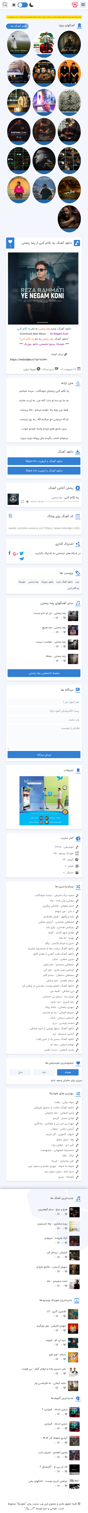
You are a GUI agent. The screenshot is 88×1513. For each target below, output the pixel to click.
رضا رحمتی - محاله (56, 658)
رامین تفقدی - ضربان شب (52, 1454)
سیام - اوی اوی (57, 1356)
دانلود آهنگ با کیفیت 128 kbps (44, 470)
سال (20, 1072)
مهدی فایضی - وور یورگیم (51, 1328)
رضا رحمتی (44, 328)
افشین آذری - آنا (56, 1313)
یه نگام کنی (73, 588)
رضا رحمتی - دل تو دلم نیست (49, 615)
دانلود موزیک (47, 582)
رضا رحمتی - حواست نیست (51, 644)
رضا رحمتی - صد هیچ (54, 629)
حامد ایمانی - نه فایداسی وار (50, 1385)
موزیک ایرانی (29, 369)
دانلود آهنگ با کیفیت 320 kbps (44, 461)
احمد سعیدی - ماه (57, 1283)
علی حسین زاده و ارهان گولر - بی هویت (43, 1371)
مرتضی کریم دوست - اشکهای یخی (47, 1483)
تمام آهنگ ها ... (17, 26)
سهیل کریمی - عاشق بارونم (52, 1269)
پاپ (77, 582)
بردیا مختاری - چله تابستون (52, 1226)
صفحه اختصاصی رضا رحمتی (44, 673)
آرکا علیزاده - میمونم (56, 1240)
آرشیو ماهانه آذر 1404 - (54, 1440)
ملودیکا (22, 582)
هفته (68, 1072)
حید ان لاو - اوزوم (56, 1342)
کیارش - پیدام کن (57, 1254)
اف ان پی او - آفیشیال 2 (53, 1469)
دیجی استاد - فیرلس (55, 1426)
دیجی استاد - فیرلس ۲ (54, 1411)
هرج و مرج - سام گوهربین (52, 1211)
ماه (44, 1072)
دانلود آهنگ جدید (64, 582)
